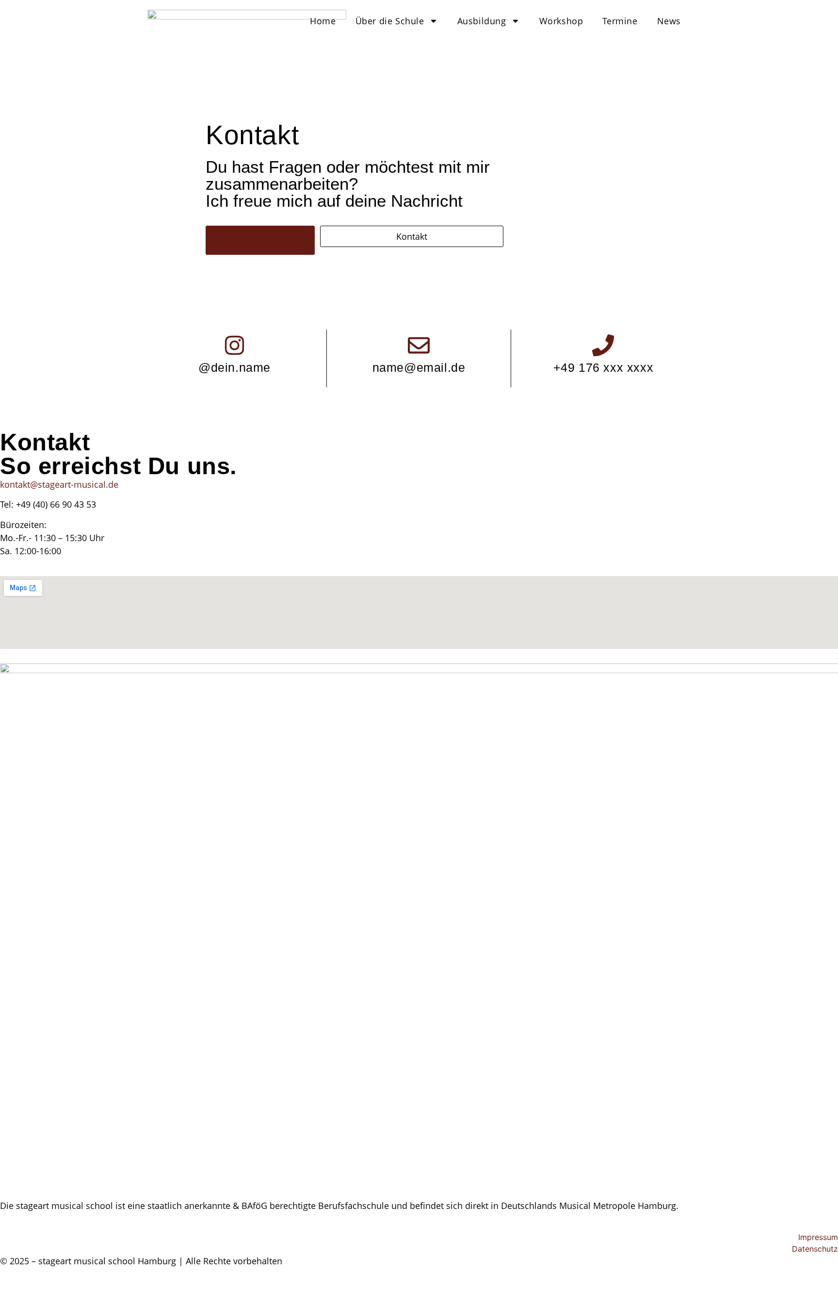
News (669, 21)
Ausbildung (481, 21)
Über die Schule (389, 21)
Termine (619, 21)
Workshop (561, 21)
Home (323, 21)
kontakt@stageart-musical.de (59, 484)
